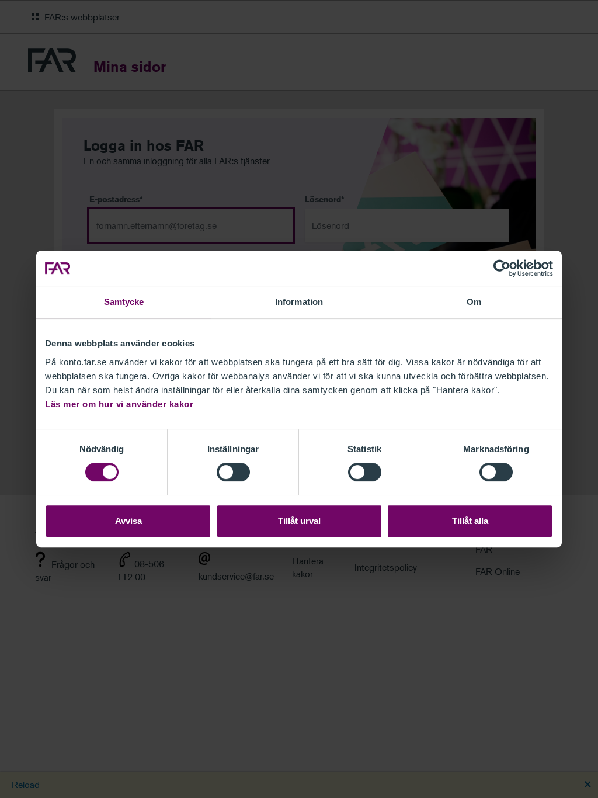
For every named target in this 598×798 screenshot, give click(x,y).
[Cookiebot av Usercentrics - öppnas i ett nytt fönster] (502, 268)
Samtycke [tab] (124, 302)
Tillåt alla (470, 521)
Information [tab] (299, 302)
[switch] (233, 472)
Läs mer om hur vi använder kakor (119, 404)
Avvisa (128, 521)
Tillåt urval (299, 521)
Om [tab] (474, 302)
